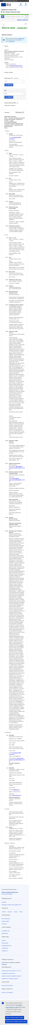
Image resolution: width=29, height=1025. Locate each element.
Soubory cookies (5, 921)
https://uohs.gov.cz (17, 795)
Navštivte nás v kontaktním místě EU (10, 978)
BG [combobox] (6, 93)
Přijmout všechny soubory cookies (14, 1017)
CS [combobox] (6, 81)
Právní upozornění (6, 918)
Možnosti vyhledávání (22, 19)
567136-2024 (11, 41)
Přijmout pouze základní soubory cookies (16, 1021)
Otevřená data (5, 943)
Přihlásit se (21, 5)
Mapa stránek (5, 933)
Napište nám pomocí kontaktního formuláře (11, 976)
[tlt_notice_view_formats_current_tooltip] (23, 112)
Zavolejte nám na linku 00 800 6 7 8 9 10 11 (11, 970)
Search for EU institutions (7, 985)
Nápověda (4, 902)
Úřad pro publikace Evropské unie (10, 892)
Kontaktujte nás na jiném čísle (8, 973)
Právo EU (4, 940)
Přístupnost (4, 923)
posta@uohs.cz (16, 789)
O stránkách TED (5, 930)
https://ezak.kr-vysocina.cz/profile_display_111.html (17, 468)
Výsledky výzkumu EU (6, 945)
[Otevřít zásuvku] (3, 25)
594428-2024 (21, 38)
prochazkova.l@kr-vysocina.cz (16, 65)
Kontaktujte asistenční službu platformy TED (11, 904)
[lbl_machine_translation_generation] (17, 103)
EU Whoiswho (5, 948)
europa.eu (4, 964)
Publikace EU (5, 950)
